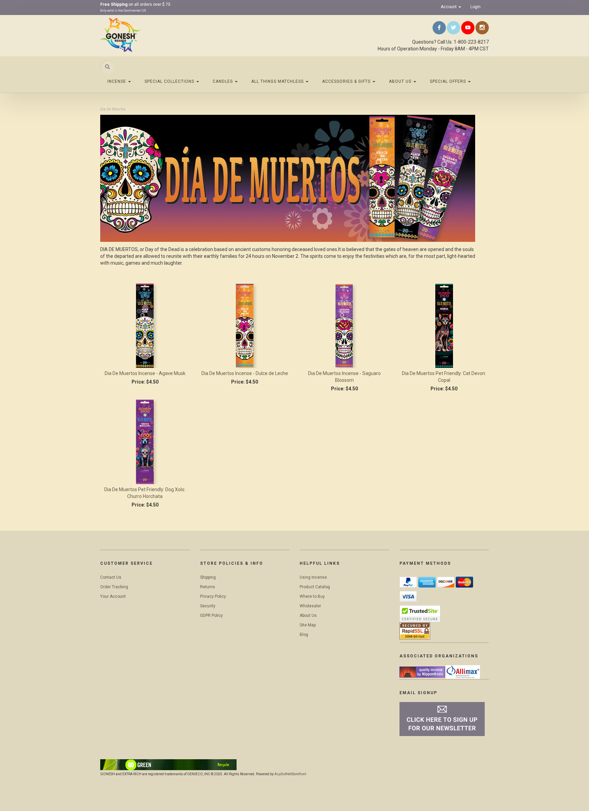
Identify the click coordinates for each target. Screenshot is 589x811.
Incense (117, 81)
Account (449, 6)
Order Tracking (114, 586)
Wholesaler (310, 606)
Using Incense (313, 577)
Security (207, 606)
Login (475, 6)
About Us (401, 81)
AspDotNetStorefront (290, 774)
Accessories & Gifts (347, 81)
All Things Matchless (278, 81)
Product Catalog (315, 586)
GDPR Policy (211, 615)
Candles (223, 81)
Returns (207, 586)
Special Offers (448, 81)
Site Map (308, 625)
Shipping (208, 577)
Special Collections (170, 81)
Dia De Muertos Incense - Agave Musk (145, 373)
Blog (304, 634)
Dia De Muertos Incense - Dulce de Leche (244, 373)
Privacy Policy (213, 596)
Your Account (113, 596)
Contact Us (110, 577)
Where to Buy (312, 596)
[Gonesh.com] (161, 34)
